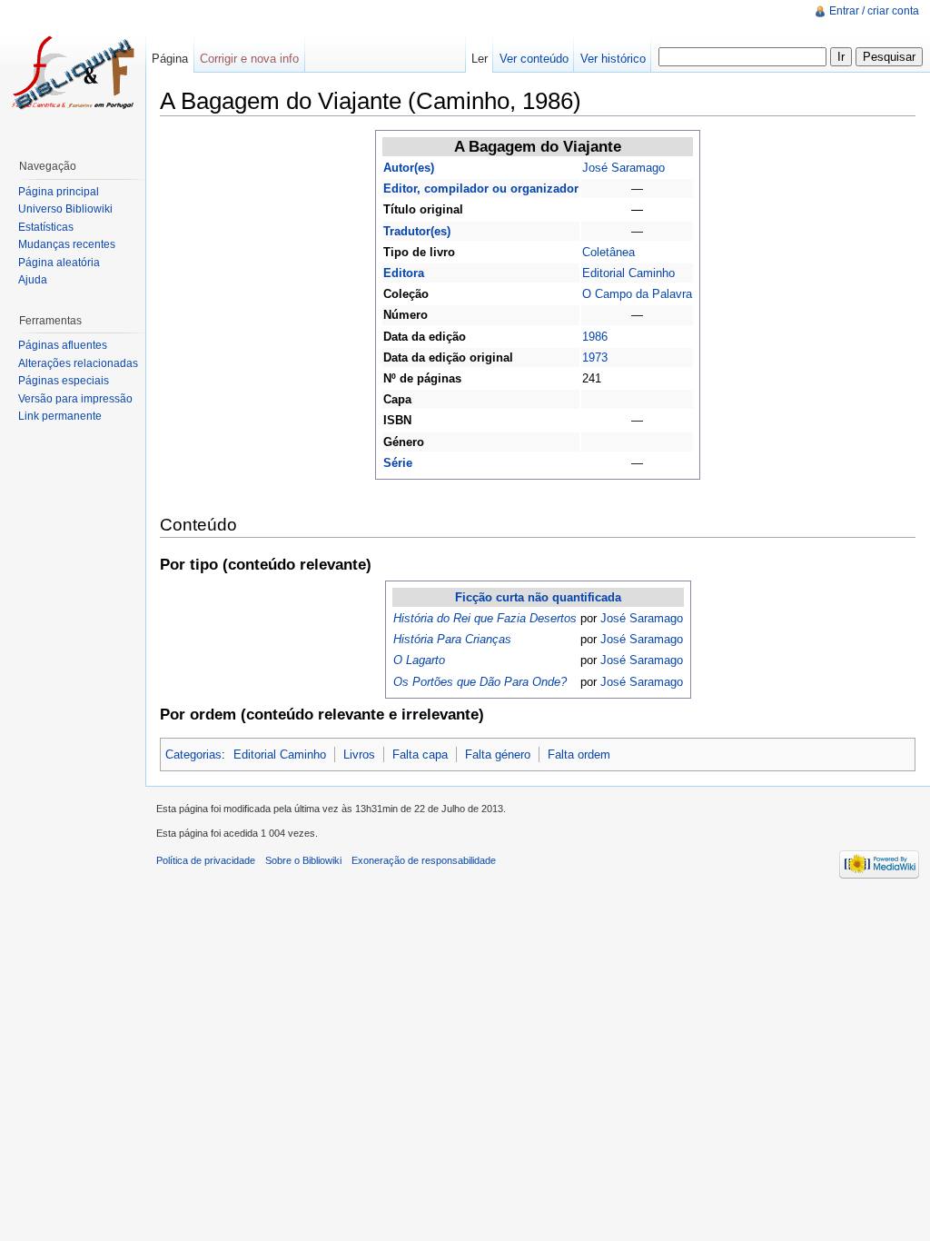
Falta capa (420, 754)
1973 (595, 357)
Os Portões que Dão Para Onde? (480, 682)
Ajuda (32, 279)
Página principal (58, 191)
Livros (359, 754)
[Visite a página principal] (72, 72)
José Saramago (623, 167)
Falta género (497, 754)
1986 (595, 336)
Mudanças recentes (66, 244)
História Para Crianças (452, 639)
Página (170, 58)
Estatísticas (46, 227)
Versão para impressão (75, 398)
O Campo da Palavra (637, 294)
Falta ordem (579, 754)
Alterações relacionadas (78, 363)
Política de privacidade (205, 860)
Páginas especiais (63, 380)
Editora (403, 273)
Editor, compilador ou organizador (481, 188)
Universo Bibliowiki (65, 209)
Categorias (193, 754)
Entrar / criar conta (874, 11)
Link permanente (60, 416)
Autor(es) (408, 167)
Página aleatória (59, 262)
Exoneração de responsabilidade (423, 860)
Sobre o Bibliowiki (303, 860)
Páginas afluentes (62, 345)
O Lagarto (419, 660)
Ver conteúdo (534, 58)
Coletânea (608, 252)
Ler (479, 58)
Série (397, 463)
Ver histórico (613, 58)
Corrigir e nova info (249, 58)
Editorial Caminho (628, 273)
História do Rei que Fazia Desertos (485, 618)
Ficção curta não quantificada (538, 597)
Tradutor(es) (416, 231)
